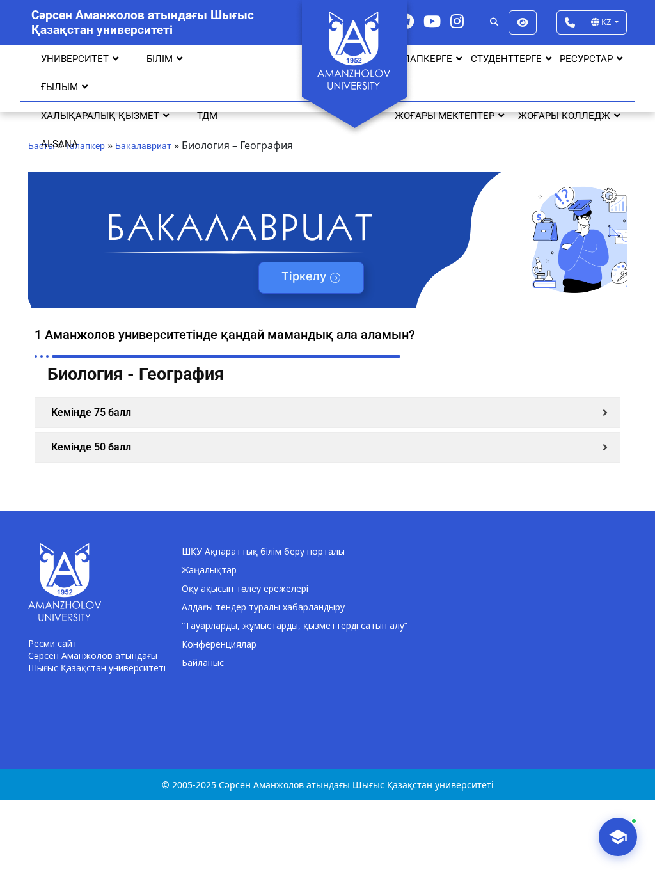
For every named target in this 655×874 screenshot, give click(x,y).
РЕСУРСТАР (586, 59)
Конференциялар (219, 644)
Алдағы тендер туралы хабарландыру (263, 607)
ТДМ (207, 116)
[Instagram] (457, 20)
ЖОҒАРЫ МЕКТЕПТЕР (444, 116)
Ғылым (59, 87)
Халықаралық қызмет (100, 116)
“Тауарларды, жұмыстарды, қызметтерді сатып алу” (294, 625)
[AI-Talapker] (618, 837)
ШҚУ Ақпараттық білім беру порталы (263, 551)
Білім (159, 59)
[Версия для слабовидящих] (523, 22)
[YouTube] (432, 20)
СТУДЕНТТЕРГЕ (506, 59)
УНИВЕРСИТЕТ (75, 59)
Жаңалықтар (209, 570)
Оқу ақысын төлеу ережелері (245, 588)
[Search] (494, 22)
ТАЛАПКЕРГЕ (421, 59)
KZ (606, 22)
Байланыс (203, 662)
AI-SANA (59, 144)
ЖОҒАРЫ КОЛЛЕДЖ (564, 116)
